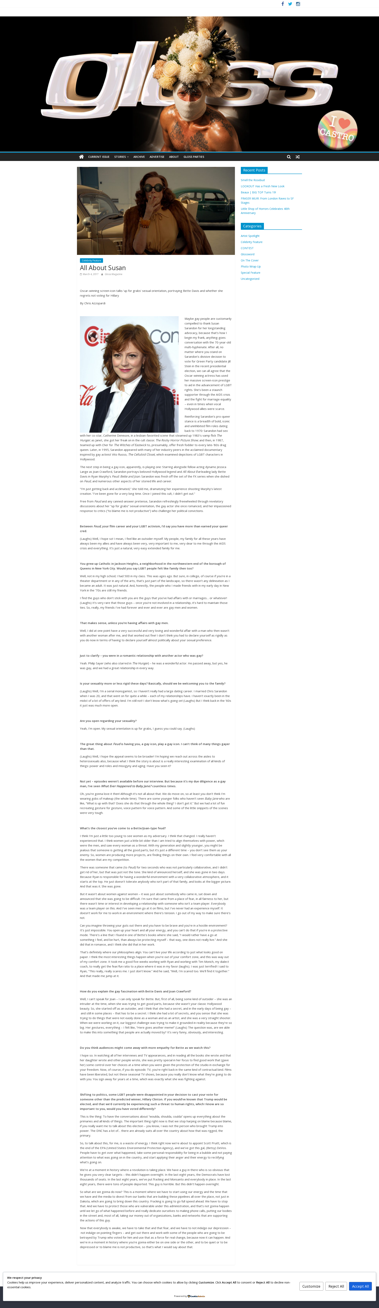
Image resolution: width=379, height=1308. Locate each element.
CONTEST (247, 248)
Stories (120, 157)
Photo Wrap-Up (251, 266)
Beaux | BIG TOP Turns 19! (258, 192)
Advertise (157, 157)
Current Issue (99, 157)
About (174, 157)
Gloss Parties (194, 157)
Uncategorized (250, 279)
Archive (139, 157)
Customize (311, 1286)
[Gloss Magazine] (189, 19)
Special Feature (250, 272)
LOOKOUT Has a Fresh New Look (262, 186)
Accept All (360, 1286)
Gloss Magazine (113, 274)
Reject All (336, 1286)
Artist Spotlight (250, 236)
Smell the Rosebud (253, 180)
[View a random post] (297, 157)
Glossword (247, 254)
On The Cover (250, 260)
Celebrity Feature (91, 260)
